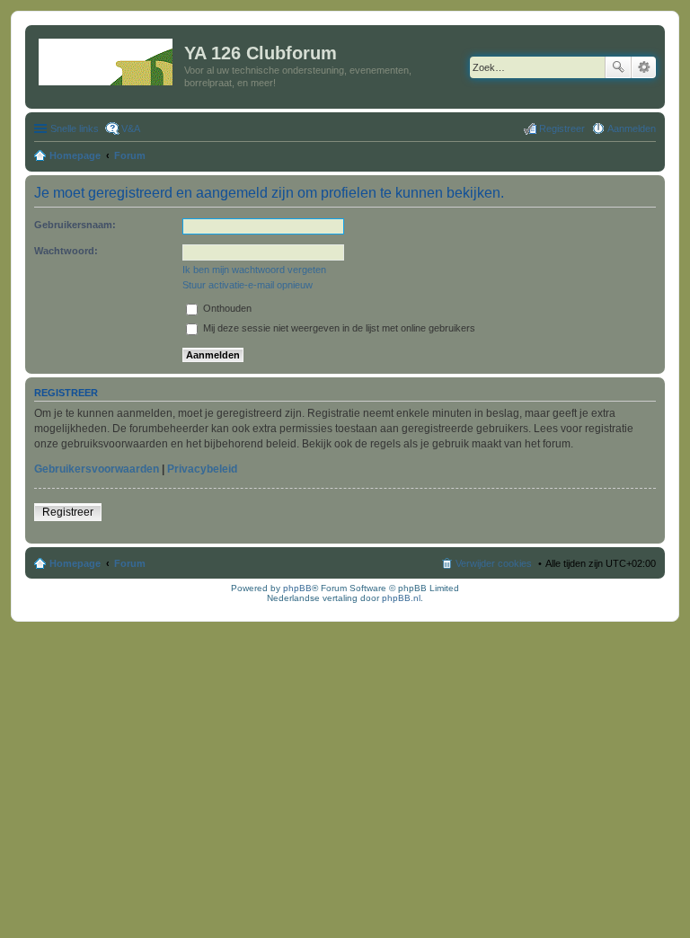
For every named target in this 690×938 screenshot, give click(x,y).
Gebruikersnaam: (75, 224)
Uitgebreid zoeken (644, 67)
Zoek (618, 67)
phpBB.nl (401, 598)
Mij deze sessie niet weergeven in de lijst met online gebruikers (337, 328)
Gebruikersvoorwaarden (96, 469)
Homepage (75, 563)
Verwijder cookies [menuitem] (494, 563)
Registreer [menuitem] (562, 128)
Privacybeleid (202, 469)
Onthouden (226, 308)
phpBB (297, 588)
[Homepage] (107, 58)
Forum (130, 563)
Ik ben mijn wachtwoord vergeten (254, 269)
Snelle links (74, 128)
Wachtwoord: (66, 250)
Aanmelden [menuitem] (631, 128)
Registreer (67, 512)
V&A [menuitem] (130, 128)
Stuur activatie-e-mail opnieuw (247, 284)
